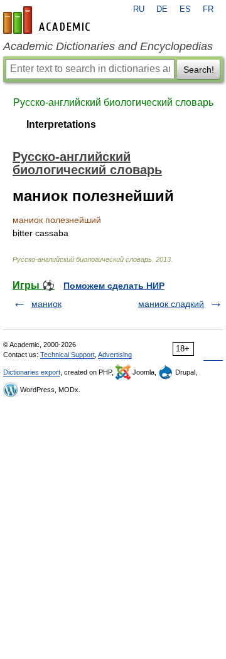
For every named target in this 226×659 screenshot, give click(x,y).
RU (138, 9)
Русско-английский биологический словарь (113, 102)
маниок (46, 304)
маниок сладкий (171, 304)
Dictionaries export (31, 372)
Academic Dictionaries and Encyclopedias (108, 46)
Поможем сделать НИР (113, 286)
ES (185, 9)
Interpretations (61, 124)
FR (208, 9)
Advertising (115, 354)
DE (162, 9)
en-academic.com (48, 20)
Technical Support (67, 354)
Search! (198, 70)
